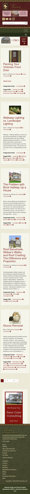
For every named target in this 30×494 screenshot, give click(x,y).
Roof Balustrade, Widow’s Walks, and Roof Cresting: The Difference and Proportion (14, 255)
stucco (5, 365)
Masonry (5, 219)
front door (13, 160)
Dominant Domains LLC (21, 490)
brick (10, 225)
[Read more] (7, 81)
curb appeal (20, 93)
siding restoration (10, 369)
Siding (12, 219)
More (3, 478)
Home (4, 445)
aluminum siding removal (17, 365)
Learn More (24, 40)
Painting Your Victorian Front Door (12, 67)
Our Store (5, 455)
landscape (15, 156)
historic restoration (9, 367)
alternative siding (17, 362)
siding (5, 225)
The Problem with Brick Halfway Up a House (14, 187)
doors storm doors (8, 93)
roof (4, 301)
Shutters (4, 465)
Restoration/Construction (9, 470)
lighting (20, 160)
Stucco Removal (13, 325)
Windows (5, 467)
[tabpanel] (15, 414)
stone (23, 223)
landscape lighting (11, 158)
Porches (4, 463)
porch (20, 91)
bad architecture (17, 299)
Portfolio (4, 453)
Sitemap (4, 446)
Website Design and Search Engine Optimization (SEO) (14, 488)
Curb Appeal (20, 86)
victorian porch (17, 89)
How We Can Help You (9, 451)
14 (14, 381)
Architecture (19, 218)
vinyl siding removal (15, 364)
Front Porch (16, 358)
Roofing (15, 294)
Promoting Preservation (9, 476)
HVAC (4, 474)
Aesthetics (5, 461)
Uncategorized (7, 296)
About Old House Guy (8, 449)
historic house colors (9, 91)
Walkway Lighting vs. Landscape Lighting (13, 121)
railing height (12, 301)
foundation (15, 223)
